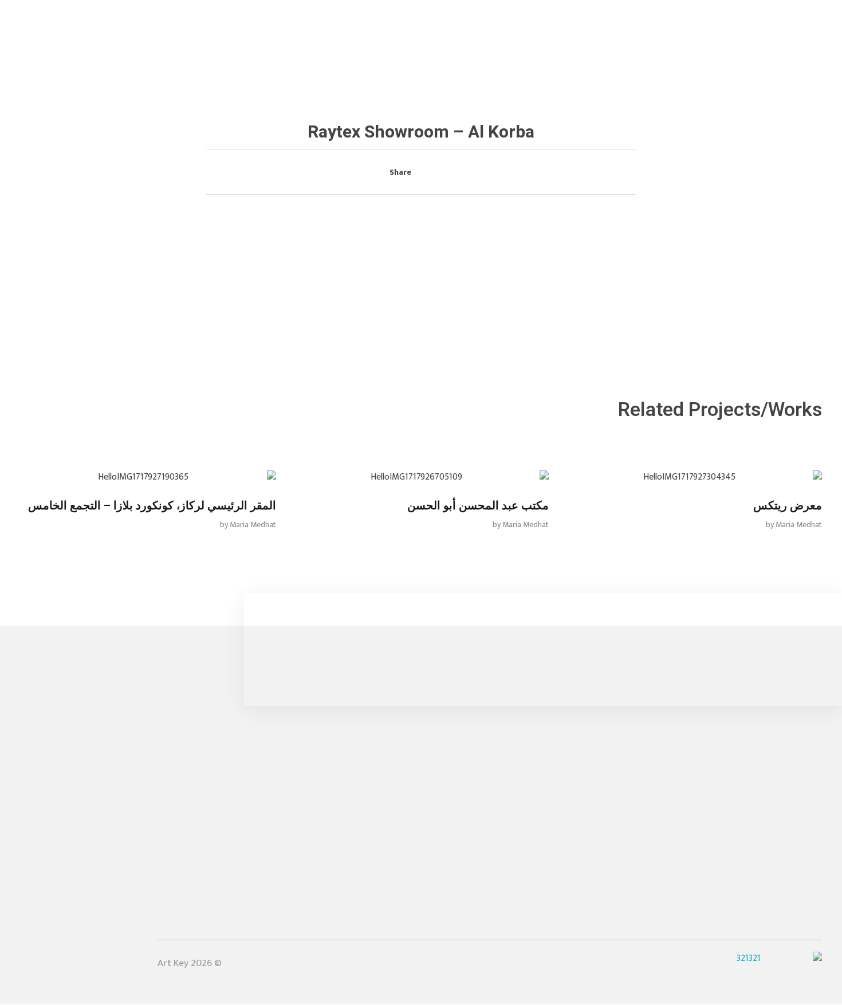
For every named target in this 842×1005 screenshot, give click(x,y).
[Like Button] (444, 173)
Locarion (509, 891)
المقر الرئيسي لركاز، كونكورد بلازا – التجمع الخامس (152, 505)
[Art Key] (779, 26)
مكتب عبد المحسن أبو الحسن (478, 505)
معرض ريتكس (787, 505)
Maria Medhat (799, 524)
